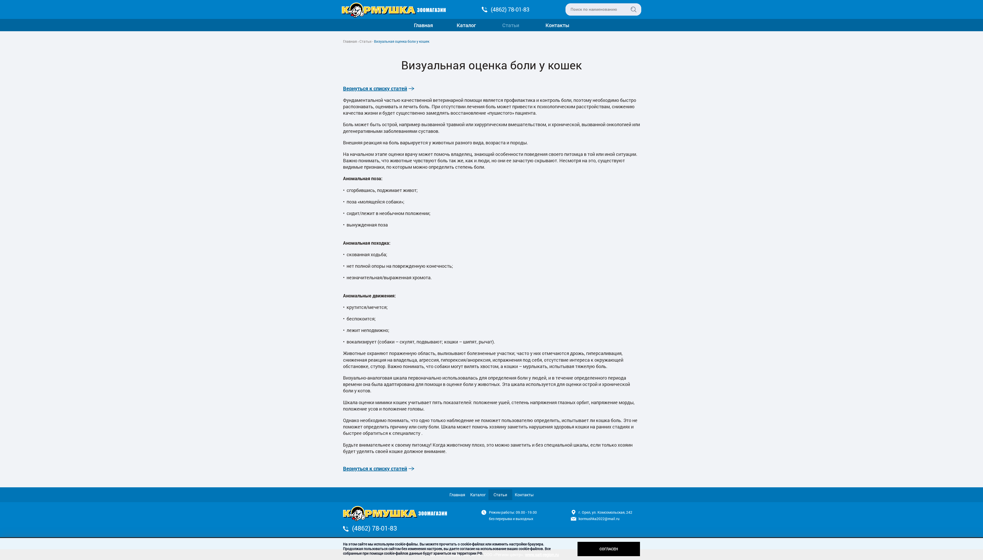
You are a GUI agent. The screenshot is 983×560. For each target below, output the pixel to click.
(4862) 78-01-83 (510, 9)
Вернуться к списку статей (375, 88)
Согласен (609, 548)
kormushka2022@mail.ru (599, 518)
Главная (423, 25)
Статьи (510, 25)
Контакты (557, 25)
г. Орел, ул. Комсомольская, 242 (605, 512)
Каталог (466, 25)
